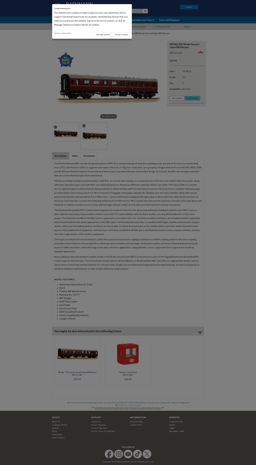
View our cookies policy (62, 33)
